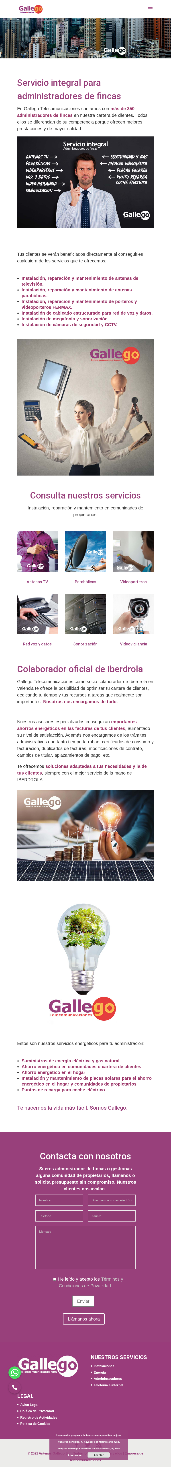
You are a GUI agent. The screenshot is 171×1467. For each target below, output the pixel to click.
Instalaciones (104, 1366)
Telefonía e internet (108, 1385)
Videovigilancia (133, 644)
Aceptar (99, 1455)
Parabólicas (85, 581)
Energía (100, 1372)
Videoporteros (133, 581)
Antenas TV (37, 581)
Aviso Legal (29, 1405)
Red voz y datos (37, 644)
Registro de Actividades (38, 1417)
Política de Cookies (35, 1424)
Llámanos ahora (84, 1319)
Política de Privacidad (37, 1411)
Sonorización (85, 644)
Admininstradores (108, 1378)
